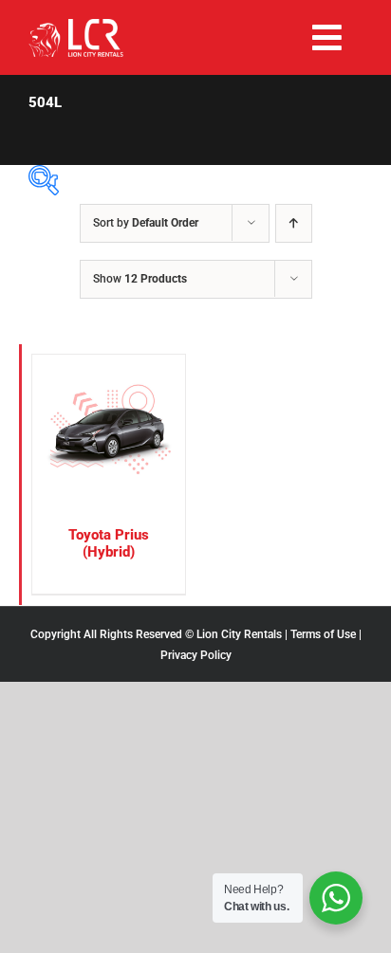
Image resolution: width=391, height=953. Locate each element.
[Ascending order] (293, 223)
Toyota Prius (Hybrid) (108, 543)
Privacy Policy (196, 655)
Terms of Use (323, 634)
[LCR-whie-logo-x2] (75, 26)
